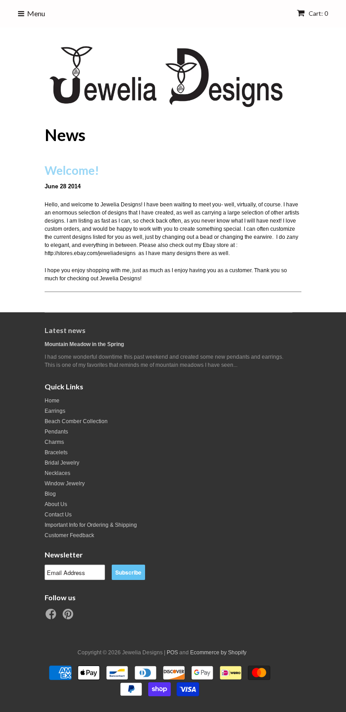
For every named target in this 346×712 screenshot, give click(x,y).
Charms (54, 442)
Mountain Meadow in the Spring (84, 344)
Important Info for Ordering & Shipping (91, 525)
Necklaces (57, 473)
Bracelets (56, 452)
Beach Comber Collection (76, 421)
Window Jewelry (65, 483)
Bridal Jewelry (62, 463)
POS (172, 652)
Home (52, 400)
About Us (56, 504)
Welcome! (72, 170)
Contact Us (58, 514)
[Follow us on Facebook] (52, 617)
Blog (50, 494)
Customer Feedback (69, 535)
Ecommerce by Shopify (218, 652)
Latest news (65, 330)
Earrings (55, 411)
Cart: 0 (317, 13)
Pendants (56, 432)
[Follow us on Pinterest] (69, 617)
